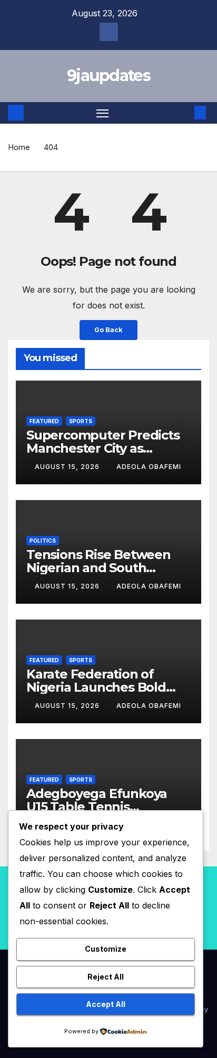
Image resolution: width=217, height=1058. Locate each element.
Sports (80, 421)
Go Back (108, 330)
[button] (184, 112)
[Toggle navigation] (102, 113)
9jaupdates (108, 75)
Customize (105, 948)
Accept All (105, 1004)
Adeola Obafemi (148, 467)
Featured (44, 421)
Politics (42, 540)
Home (19, 147)
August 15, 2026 (68, 467)
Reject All (105, 976)
